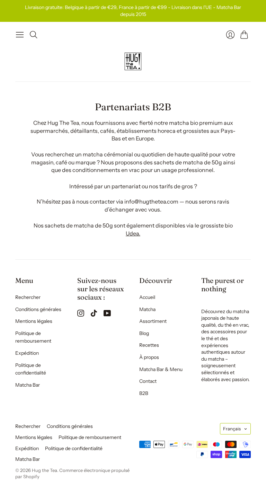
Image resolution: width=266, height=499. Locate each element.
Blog (144, 333)
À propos (149, 357)
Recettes (149, 345)
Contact (148, 381)
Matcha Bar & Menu (161, 369)
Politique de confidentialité (74, 448)
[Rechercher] (33, 34)
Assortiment (153, 321)
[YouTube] (107, 314)
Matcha (147, 309)
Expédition (27, 353)
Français (232, 428)
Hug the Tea (44, 470)
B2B (143, 393)
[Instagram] (80, 314)
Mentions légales (33, 321)
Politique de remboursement (90, 437)
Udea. (133, 233)
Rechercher (28, 297)
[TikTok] (93, 314)
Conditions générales (38, 309)
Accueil (147, 297)
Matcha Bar (27, 385)
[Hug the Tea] (133, 61)
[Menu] (19, 34)
